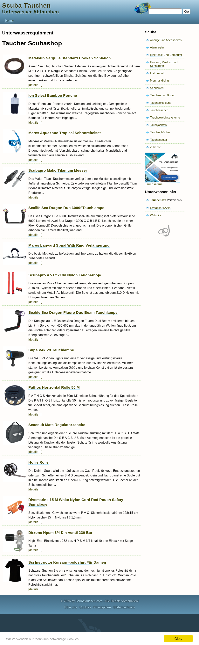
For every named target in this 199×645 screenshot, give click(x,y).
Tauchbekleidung (160, 102)
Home (9, 20)
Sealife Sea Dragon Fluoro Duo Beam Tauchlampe (73, 312)
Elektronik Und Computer (166, 54)
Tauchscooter (158, 139)
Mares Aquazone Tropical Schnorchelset (64, 133)
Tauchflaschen (159, 110)
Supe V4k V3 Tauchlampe (51, 350)
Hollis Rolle (38, 462)
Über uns (70, 607)
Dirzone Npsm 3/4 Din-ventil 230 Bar (60, 533)
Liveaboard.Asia (160, 207)
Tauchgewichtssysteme (165, 117)
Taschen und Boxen (162, 95)
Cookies (85, 607)
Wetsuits (155, 215)
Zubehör (155, 147)
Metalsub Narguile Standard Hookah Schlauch (69, 58)
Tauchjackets (158, 125)
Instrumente (157, 73)
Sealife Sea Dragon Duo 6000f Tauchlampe (66, 208)
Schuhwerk (157, 88)
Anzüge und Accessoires (166, 40)
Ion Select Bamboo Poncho (52, 95)
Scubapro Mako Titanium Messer (57, 170)
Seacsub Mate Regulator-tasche (56, 425)
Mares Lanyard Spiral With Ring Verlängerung (69, 245)
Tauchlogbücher (160, 132)
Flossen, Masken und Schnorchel (163, 64)
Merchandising (159, 80)
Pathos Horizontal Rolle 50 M (54, 387)
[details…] (35, 85)
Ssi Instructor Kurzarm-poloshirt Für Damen (67, 562)
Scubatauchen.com (89, 601)
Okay (178, 638)
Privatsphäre (102, 607)
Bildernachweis (124, 607)
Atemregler (157, 47)
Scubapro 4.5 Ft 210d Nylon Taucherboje (64, 275)
